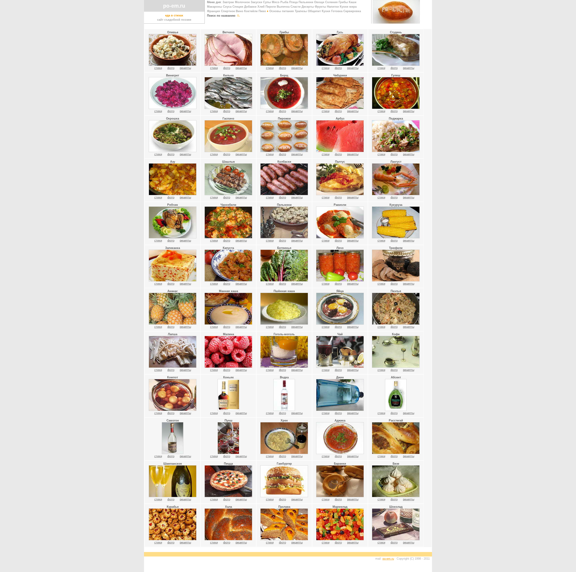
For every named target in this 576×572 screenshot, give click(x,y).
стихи (158, 68)
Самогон (172, 420)
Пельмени (306, 2)
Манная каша (228, 291)
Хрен (284, 420)
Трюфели (396, 248)
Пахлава (284, 506)
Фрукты (320, 6)
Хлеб (261, 6)
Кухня (326, 11)
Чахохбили (228, 204)
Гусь (340, 32)
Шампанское (172, 463)
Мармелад (340, 506)
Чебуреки (340, 75)
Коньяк (228, 377)
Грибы (343, 2)
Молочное (242, 2)
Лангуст (395, 161)
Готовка (336, 11)
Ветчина (228, 32)
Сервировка (352, 11)
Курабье (173, 506)
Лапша (172, 334)
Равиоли (340, 204)
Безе (396, 463)
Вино (239, 11)
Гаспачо (228, 118)
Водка (284, 377)
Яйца (340, 291)
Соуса (227, 6)
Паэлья (396, 291)
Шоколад (396, 506)
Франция (213, 11)
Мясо (275, 2)
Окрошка (172, 118)
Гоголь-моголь (284, 334)
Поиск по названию (222, 15)
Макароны (214, 6)
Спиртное (228, 11)
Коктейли (251, 11)
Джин (340, 377)
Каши (352, 2)
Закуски (256, 2)
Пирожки (284, 118)
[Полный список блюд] (238, 15)
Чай (340, 334)
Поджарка (396, 118)
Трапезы (301, 11)
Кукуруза (395, 204)
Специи (237, 6)
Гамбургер (284, 463)
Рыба (284, 2)
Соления (331, 2)
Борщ (284, 75)
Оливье (172, 32)
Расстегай (396, 420)
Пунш (228, 420)
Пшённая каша (284, 291)
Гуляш (395, 75)
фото (170, 68)
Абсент (396, 377)
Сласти (295, 6)
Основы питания (280, 11)
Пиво (262, 11)
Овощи (319, 2)
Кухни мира (348, 6)
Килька (228, 75)
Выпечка (283, 6)
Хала (228, 506)
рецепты (185, 68)
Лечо (340, 248)
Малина (228, 334)
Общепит (314, 11)
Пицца (228, 463)
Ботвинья (284, 248)
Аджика (340, 420)
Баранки (340, 463)
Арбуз (340, 118)
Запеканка (172, 248)
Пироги (271, 6)
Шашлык (228, 161)
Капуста (228, 248)
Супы (267, 2)
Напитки (333, 6)
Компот (172, 377)
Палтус (340, 161)
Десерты (308, 6)
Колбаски (284, 161)
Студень (396, 32)
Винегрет (172, 75)
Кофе (396, 334)
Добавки (250, 6)
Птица (293, 2)
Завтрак (228, 2)
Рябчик (172, 204)
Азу (172, 161)
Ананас (172, 291)
